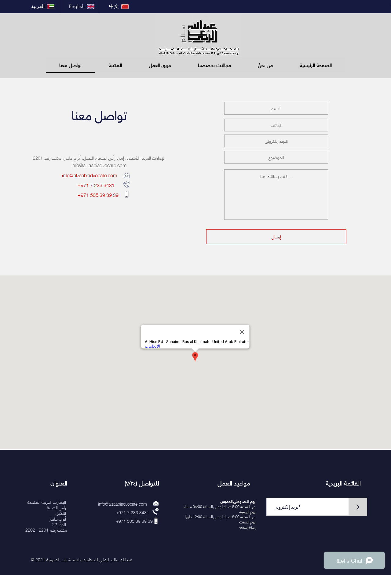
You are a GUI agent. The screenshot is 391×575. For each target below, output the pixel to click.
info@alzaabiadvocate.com (98, 164)
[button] (115, 65)
